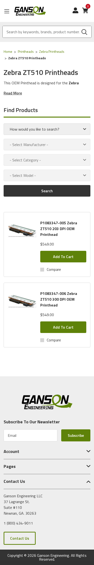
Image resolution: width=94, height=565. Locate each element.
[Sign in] (77, 13)
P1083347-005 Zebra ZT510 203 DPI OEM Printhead (58, 228)
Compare (54, 269)
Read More (13, 93)
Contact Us (19, 538)
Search (47, 191)
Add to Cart (63, 256)
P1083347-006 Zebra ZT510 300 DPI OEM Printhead (58, 299)
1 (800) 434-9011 (18, 523)
